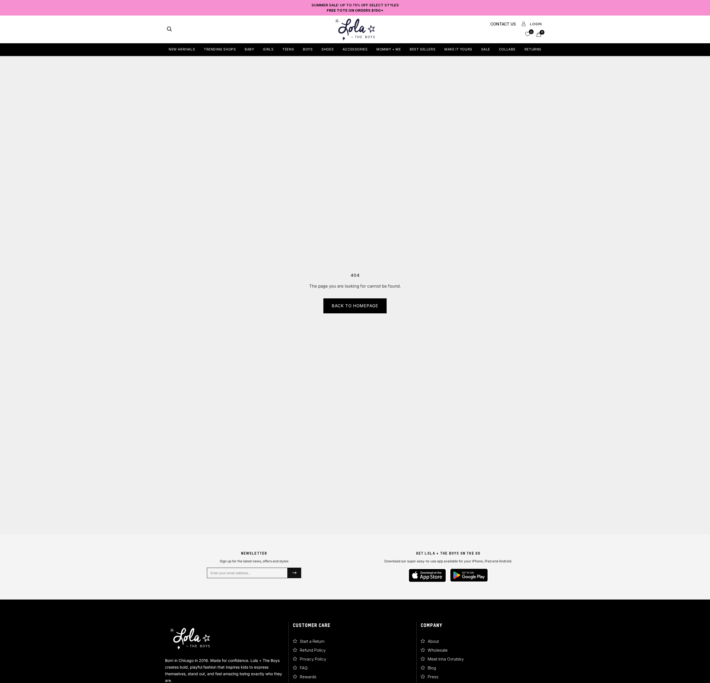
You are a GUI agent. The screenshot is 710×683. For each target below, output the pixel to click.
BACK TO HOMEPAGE (355, 305)
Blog (432, 668)
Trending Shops (220, 49)
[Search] (169, 29)
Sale (485, 49)
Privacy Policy (313, 659)
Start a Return (312, 641)
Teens (288, 49)
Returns (532, 49)
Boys (308, 49)
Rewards (308, 676)
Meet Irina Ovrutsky (446, 659)
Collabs (507, 49)
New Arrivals (182, 49)
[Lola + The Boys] (355, 29)
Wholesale (438, 650)
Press (433, 676)
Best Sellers (422, 49)
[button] (527, 33)
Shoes (327, 49)
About (433, 641)
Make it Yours (458, 49)
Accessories (355, 49)
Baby (249, 49)
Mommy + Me (388, 49)
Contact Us (503, 24)
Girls (268, 49)
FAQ (304, 668)
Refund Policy (313, 650)
